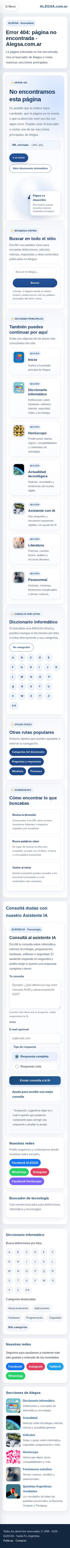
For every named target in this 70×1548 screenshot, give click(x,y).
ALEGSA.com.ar (53, 6)
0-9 (14, 705)
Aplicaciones (41, 1308)
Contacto (21, 1540)
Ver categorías (21, 647)
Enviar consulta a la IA (35, 1080)
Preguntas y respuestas (26, 761)
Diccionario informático (39, 1400)
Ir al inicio (19, 157)
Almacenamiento (18, 1308)
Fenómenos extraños (37, 1469)
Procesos (36, 771)
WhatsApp (19, 1172)
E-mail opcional (19, 1029)
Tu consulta (16, 976)
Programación (34, 1317)
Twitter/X (55, 1366)
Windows (17, 771)
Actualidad (30, 1417)
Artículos (29, 1435)
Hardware (14, 1317)
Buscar (35, 282)
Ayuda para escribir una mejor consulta (32, 1094)
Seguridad (55, 1317)
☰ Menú (10, 6)
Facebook (15, 1366)
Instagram (40, 1172)
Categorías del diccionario (28, 751)
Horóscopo (30, 1452)
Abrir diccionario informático (30, 168)
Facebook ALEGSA (25, 1162)
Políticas (8, 1540)
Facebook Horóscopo (27, 1181)
